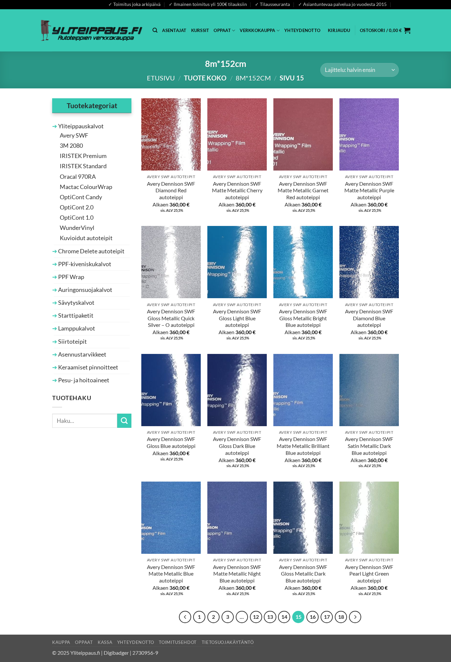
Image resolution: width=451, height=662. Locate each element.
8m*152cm (253, 78)
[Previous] (185, 617)
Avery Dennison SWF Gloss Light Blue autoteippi (237, 318)
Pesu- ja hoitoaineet (83, 380)
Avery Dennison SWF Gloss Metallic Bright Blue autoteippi (303, 318)
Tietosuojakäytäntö (228, 642)
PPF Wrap (70, 276)
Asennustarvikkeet (81, 354)
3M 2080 (71, 145)
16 (313, 617)
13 (270, 617)
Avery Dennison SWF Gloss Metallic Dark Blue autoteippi (303, 573)
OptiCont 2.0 (76, 207)
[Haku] (155, 30)
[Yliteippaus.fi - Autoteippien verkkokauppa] (92, 30)
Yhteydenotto (302, 30)
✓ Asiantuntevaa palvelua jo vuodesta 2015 (342, 4)
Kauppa (61, 642)
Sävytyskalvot (75, 302)
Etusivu (161, 78)
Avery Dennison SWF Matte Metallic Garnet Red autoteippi (303, 190)
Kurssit (200, 30)
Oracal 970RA (78, 176)
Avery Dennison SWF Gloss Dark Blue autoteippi (237, 446)
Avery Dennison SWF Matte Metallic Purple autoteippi (369, 190)
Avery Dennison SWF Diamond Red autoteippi (171, 190)
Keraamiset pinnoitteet (87, 367)
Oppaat (222, 30)
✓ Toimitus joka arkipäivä (134, 4)
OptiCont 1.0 (76, 217)
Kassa (105, 642)
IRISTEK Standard (83, 166)
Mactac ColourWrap (86, 186)
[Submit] (124, 421)
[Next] (355, 617)
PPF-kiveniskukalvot (84, 264)
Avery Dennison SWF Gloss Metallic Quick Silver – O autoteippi (171, 318)
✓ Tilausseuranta (272, 4)
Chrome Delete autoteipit (90, 251)
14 (284, 617)
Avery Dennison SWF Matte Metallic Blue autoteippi (171, 573)
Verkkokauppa (257, 30)
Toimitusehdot (178, 642)
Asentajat (174, 30)
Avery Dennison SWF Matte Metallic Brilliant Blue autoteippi (303, 446)
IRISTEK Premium (83, 155)
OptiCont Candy (81, 197)
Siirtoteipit (72, 341)
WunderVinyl (77, 227)
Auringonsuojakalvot (84, 289)
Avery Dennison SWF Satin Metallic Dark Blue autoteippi (369, 446)
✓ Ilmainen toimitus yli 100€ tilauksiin (208, 4)
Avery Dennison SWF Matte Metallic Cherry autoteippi (237, 190)
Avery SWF (74, 135)
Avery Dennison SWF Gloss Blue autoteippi (171, 442)
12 (256, 617)
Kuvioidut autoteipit (86, 238)
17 (327, 617)
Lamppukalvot (76, 328)
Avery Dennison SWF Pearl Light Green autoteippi (369, 573)
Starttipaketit (75, 315)
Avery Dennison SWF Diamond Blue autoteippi (369, 318)
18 (341, 617)
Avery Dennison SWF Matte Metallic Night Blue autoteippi (237, 573)
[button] (339, 30)
